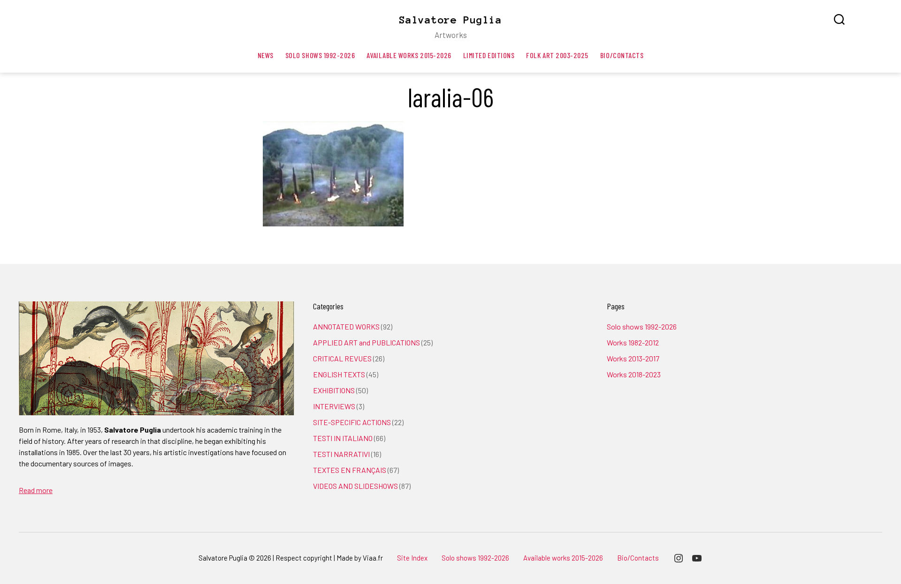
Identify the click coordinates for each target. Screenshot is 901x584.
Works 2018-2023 (634, 374)
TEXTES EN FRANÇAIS (349, 469)
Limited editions (489, 55)
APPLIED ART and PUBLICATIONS (366, 342)
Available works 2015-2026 (409, 55)
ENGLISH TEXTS (339, 374)
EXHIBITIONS (334, 390)
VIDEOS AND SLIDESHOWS (355, 485)
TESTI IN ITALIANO (343, 438)
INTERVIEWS (334, 406)
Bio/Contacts (621, 55)
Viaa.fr (373, 558)
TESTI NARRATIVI (341, 453)
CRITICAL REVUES (342, 358)
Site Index (412, 558)
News (266, 55)
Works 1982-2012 (633, 342)
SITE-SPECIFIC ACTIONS (352, 422)
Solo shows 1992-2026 (320, 55)
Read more (36, 490)
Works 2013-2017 (633, 358)
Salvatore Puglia (450, 19)
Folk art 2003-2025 (557, 55)
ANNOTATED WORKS (346, 326)
